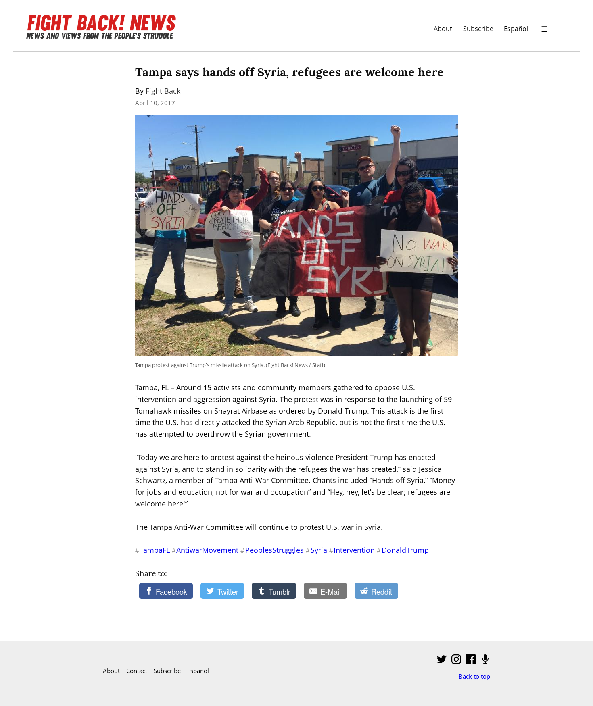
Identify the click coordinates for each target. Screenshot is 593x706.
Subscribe (478, 28)
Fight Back (163, 91)
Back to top (474, 676)
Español (516, 28)
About (443, 28)
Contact (136, 670)
